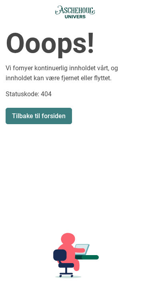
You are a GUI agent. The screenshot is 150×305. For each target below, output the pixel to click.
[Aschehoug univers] (75, 12)
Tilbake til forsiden (39, 116)
